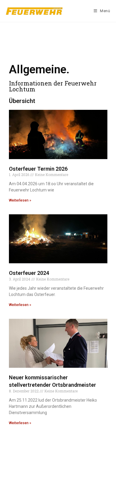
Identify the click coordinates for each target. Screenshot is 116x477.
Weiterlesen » (20, 200)
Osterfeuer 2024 (29, 273)
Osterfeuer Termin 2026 (38, 169)
